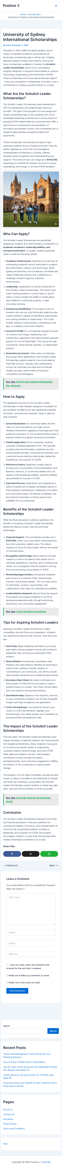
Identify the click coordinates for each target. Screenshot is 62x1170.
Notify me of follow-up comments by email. (29, 975)
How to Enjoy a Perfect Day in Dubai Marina (24, 1062)
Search (6, 1026)
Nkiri (5, 1144)
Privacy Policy (10, 1124)
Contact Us (8, 1114)
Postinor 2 (11, 5)
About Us (7, 1109)
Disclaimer (8, 1119)
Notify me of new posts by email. (24, 982)
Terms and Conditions (14, 1128)
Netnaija (46, 1162)
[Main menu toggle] (56, 6)
